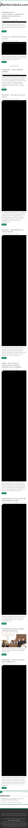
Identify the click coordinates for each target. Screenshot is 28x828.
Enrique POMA (5, 20)
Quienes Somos (13, 815)
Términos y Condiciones (22, 815)
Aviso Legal (23, 813)
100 (17, 502)
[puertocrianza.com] (14, 4)
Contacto (9, 813)
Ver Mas (4, 31)
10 (14, 792)
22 (17, 663)
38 (17, 233)
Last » (20, 792)
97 (17, 20)
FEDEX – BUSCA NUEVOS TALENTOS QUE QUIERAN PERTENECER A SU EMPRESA (12, 365)
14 (17, 369)
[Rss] (14, 817)
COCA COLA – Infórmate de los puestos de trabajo (11, 802)
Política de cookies (5, 815)
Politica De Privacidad (16, 813)
